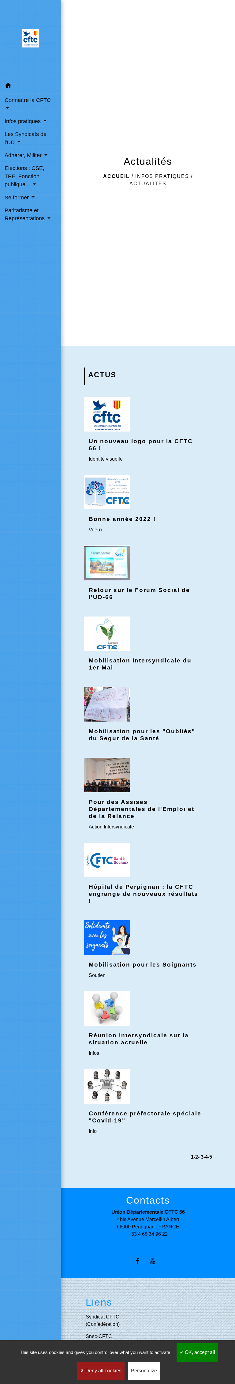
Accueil (116, 176)
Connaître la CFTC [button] (28, 100)
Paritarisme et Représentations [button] (25, 214)
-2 (196, 1157)
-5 (210, 1157)
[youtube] (155, 1261)
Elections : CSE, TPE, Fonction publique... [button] (24, 176)
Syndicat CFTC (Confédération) (103, 1320)
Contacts (148, 1200)
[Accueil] (30, 39)
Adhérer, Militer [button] (24, 155)
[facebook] (140, 1261)
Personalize (144, 1370)
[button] (31, 86)
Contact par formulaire (148, 1243)
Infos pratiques (162, 176)
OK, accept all (199, 1352)
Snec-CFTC (99, 1336)
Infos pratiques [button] (23, 121)
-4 (205, 1157)
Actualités (147, 183)
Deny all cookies (102, 1370)
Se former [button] (17, 197)
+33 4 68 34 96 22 (148, 1234)
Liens (99, 1302)
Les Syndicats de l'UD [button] (26, 138)
